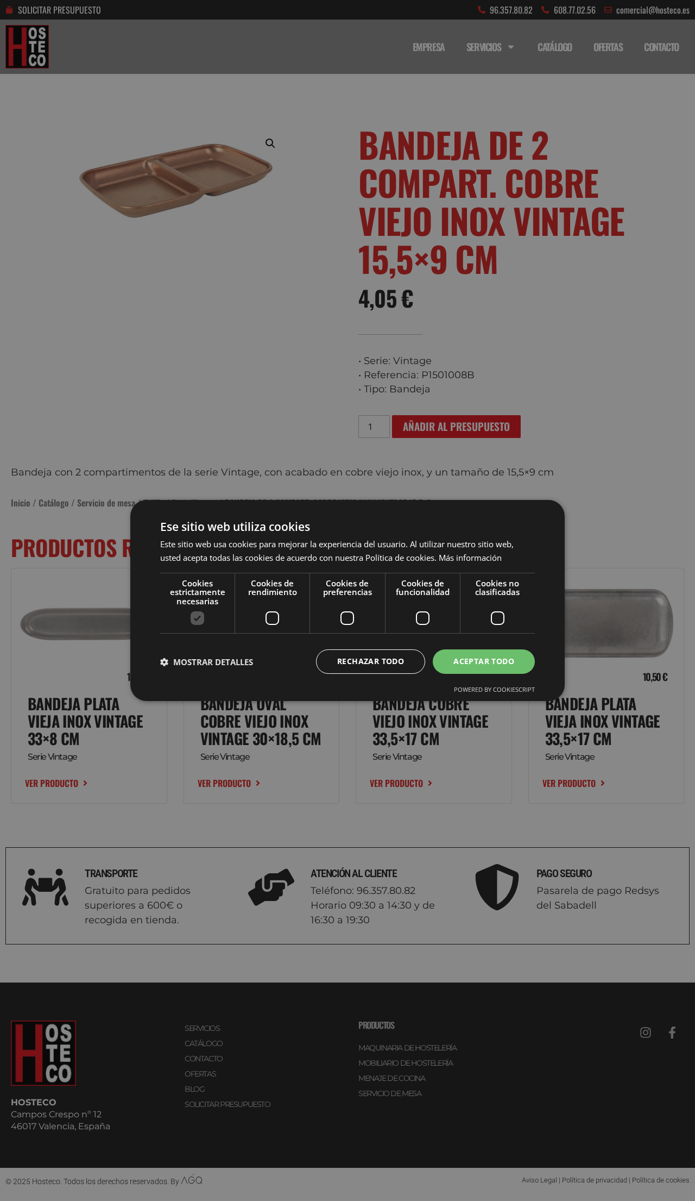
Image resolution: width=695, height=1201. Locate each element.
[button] (206, 662)
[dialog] (347, 600)
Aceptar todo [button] (483, 661)
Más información (470, 557)
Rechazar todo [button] (370, 661)
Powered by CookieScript (494, 689)
